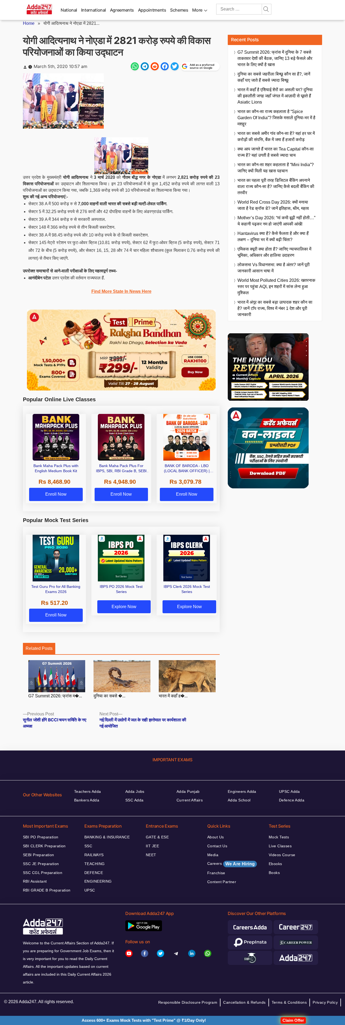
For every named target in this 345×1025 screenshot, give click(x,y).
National (69, 10)
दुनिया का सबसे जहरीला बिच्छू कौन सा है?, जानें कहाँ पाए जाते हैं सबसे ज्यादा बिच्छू (273, 77)
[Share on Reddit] (155, 66)
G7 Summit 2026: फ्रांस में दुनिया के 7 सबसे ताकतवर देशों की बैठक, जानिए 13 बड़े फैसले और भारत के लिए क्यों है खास (274, 58)
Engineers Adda (242, 791)
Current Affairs (190, 800)
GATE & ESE (157, 837)
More (197, 10)
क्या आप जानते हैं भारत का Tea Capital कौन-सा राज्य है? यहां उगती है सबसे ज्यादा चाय (275, 152)
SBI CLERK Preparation (44, 846)
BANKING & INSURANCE (107, 837)
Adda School (239, 800)
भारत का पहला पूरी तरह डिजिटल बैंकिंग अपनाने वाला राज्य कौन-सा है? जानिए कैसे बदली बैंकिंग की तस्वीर (275, 186)
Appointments (152, 10)
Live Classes (280, 846)
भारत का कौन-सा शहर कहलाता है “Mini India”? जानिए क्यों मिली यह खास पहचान (275, 167)
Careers (231, 863)
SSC (88, 846)
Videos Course (282, 855)
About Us (215, 837)
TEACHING (94, 864)
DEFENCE (93, 872)
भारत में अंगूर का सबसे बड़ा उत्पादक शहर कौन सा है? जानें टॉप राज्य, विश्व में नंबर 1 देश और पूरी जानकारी (274, 308)
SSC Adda (134, 800)
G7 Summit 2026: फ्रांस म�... (55, 696)
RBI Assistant (35, 881)
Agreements (122, 10)
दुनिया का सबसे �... (109, 696)
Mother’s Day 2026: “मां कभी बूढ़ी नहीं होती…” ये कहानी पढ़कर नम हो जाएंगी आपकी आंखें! (276, 220)
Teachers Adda (87, 791)
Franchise (216, 873)
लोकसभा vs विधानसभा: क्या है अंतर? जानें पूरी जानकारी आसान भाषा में (273, 267)
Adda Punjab (188, 791)
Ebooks (275, 864)
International (93, 10)
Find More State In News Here (121, 291)
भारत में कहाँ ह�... (173, 696)
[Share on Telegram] (145, 66)
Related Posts (39, 648)
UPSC (89, 890)
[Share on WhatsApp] (135, 66)
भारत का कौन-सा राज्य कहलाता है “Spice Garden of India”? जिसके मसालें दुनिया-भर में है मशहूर (276, 117)
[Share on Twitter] (175, 66)
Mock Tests (279, 837)
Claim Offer (293, 1020)
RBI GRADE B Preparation (47, 890)
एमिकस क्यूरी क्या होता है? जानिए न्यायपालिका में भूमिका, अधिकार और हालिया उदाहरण (274, 252)
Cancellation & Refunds (244, 1002)
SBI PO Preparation (40, 837)
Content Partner (221, 882)
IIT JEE (152, 846)
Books (274, 872)
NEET (151, 855)
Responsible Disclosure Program (188, 1002)
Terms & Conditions (289, 1002)
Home (28, 23)
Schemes (179, 10)
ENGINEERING (98, 881)
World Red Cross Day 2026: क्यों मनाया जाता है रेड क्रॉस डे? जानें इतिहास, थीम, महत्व (273, 205)
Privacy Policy (325, 1002)
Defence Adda (291, 800)
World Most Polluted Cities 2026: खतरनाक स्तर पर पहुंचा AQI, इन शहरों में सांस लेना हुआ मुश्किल (276, 286)
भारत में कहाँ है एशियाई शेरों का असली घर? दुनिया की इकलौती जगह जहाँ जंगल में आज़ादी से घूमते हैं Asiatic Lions (275, 95)
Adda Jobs (134, 791)
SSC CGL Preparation (42, 872)
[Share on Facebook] (165, 66)
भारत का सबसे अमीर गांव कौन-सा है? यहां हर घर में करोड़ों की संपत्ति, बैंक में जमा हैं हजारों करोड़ (276, 136)
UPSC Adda (289, 791)
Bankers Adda (86, 800)
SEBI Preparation (38, 855)
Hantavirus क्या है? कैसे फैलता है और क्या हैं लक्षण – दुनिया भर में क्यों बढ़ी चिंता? (273, 236)
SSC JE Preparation (41, 864)
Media (212, 855)
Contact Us (217, 846)
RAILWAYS (94, 855)
